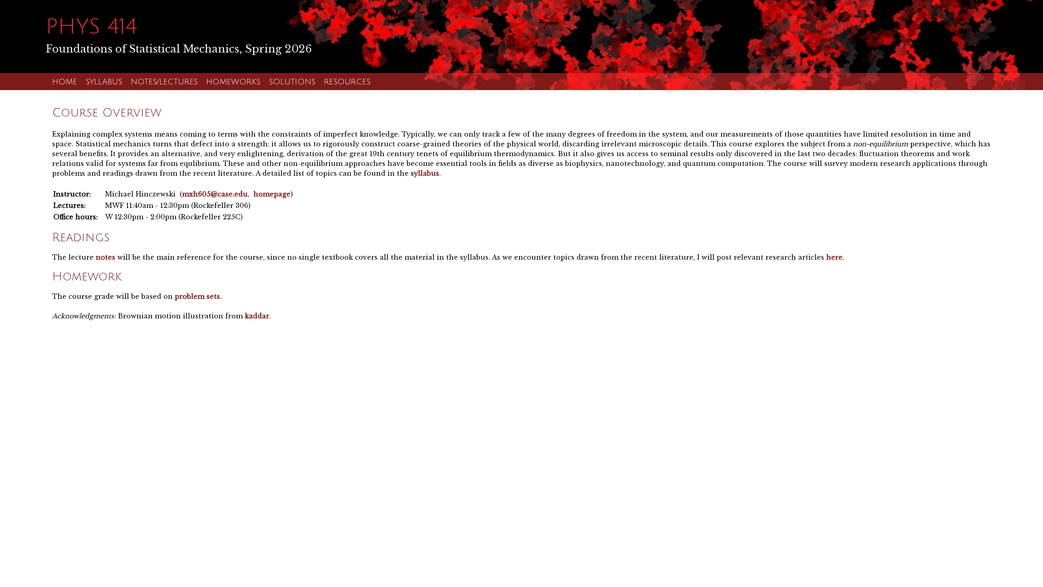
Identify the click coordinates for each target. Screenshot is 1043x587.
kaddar (257, 316)
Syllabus (104, 81)
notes (105, 257)
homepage (271, 194)
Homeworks (233, 81)
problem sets (197, 296)
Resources (347, 81)
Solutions (292, 81)
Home (64, 81)
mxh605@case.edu (215, 194)
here (834, 257)
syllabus (425, 173)
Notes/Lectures (164, 81)
